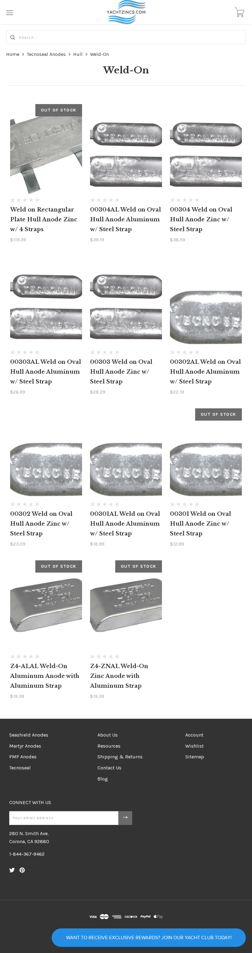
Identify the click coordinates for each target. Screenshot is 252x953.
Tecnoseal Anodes (46, 54)
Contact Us (109, 768)
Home (12, 54)
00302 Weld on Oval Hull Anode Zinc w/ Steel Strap (41, 524)
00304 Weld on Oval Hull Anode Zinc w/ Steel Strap (201, 219)
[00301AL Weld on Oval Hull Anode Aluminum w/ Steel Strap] (126, 453)
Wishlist (194, 746)
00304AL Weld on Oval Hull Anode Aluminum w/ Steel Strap (125, 219)
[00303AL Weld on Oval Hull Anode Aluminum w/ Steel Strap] (46, 301)
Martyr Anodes (25, 746)
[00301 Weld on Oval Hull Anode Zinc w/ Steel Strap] (206, 453)
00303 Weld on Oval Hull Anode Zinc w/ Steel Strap (121, 372)
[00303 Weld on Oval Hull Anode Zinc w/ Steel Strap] (126, 301)
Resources (108, 746)
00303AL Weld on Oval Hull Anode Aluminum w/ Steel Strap (45, 372)
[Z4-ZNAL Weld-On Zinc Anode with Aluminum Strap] (126, 605)
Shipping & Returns (120, 757)
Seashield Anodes (28, 735)
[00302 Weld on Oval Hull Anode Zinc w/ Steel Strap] (46, 453)
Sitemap (194, 757)
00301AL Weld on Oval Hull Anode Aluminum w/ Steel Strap (125, 524)
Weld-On (99, 54)
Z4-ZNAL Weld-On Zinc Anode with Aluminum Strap (119, 676)
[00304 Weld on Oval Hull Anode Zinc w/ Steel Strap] (206, 149)
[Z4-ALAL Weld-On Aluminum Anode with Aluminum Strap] (46, 605)
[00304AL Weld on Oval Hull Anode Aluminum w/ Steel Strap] (126, 149)
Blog (102, 779)
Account (194, 735)
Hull (78, 54)
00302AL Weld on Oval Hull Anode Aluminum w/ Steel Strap (205, 372)
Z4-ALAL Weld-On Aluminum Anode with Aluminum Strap (44, 676)
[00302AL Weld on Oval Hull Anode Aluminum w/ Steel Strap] (206, 301)
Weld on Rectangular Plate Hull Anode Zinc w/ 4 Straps (43, 219)
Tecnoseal (20, 768)
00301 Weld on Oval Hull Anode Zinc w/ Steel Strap (200, 524)
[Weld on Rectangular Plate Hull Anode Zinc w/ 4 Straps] (46, 149)
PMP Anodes (23, 757)
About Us (107, 735)
